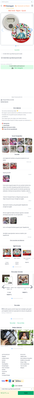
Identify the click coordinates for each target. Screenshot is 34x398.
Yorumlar (12, 323)
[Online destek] (13, 385)
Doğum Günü (5, 358)
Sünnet (4, 360)
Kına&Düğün (5, 366)
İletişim (22, 368)
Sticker (3, 370)
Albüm (3, 373)
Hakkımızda (23, 356)
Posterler (4, 371)
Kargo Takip (23, 362)
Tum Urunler (23, 366)
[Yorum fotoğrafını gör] (5, 141)
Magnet (4, 356)
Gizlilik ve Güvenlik (25, 360)
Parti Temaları (5, 368)
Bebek (3, 362)
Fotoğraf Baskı (6, 375)
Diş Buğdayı (5, 364)
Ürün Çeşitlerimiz (24, 364)
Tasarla (26, 393)
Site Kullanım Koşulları (26, 358)
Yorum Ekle (20, 323)
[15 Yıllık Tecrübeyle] (8, 6)
